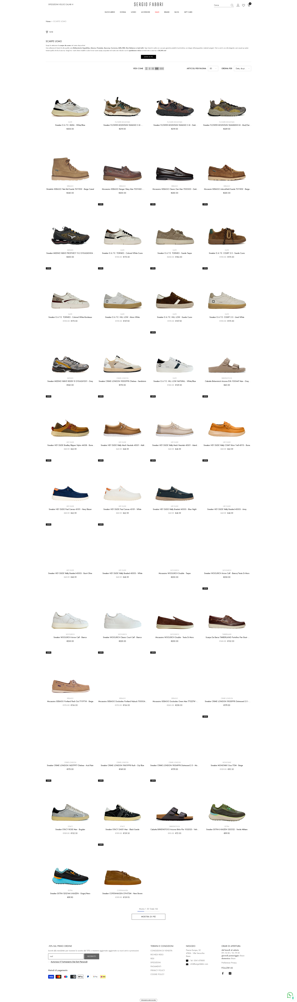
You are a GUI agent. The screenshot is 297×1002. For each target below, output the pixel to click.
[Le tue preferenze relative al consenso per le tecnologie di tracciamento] (293, 998)
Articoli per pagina (196, 68)
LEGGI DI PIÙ (148, 57)
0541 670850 (199, 960)
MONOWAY (227, 762)
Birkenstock (227, 378)
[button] (146, 68)
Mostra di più (148, 916)
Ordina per (226, 68)
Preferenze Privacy (229, 962)
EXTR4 (227, 826)
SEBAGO (70, 186)
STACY (70, 826)
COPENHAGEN (122, 890)
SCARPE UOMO (59, 21)
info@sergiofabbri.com (199, 964)
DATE (70, 122)
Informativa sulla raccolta (148, 1000)
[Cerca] (224, 5)
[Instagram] (230, 973)
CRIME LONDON (122, 378)
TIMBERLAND (226, 634)
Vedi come (138, 68)
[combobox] (221, 5)
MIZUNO (70, 250)
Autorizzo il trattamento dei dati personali (69, 961)
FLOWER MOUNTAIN (122, 122)
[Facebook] (223, 973)
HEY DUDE (70, 442)
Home (48, 21)
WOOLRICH (174, 570)
